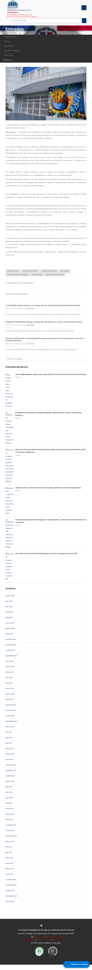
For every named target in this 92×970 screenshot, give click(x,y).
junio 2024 (9, 683)
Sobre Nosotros (8, 32)
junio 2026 (9, 606)
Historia (7, 41)
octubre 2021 (10, 830)
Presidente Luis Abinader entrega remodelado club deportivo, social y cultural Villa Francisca (44, 322)
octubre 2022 (10, 776)
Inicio (4, 28)
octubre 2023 (10, 716)
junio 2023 (9, 737)
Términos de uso (29, 940)
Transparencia (8, 64)
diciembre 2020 (11, 879)
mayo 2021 (9, 858)
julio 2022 (9, 787)
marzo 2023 (9, 748)
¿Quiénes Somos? (10, 37)
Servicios (5, 60)
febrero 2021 (10, 868)
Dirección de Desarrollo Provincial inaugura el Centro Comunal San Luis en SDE (46, 553)
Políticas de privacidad (44, 940)
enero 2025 (9, 672)
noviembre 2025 (11, 645)
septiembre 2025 (11, 656)
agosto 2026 (10, 595)
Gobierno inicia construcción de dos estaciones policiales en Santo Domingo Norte (48, 488)
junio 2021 (9, 852)
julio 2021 (9, 847)
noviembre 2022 (11, 770)
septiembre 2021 (11, 836)
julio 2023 (9, 732)
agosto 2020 (10, 901)
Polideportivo (37, 274)
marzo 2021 (9, 863)
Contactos (6, 83)
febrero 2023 (10, 754)
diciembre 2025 (11, 639)
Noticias (5, 69)
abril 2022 (9, 803)
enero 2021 (9, 874)
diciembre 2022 (11, 765)
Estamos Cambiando (49, 271)
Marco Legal (8, 55)
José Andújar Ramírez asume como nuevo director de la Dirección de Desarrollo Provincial (43, 305)
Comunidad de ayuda (10, 73)
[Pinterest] (84, 283)
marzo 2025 (9, 661)
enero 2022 (9, 819)
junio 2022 (9, 792)
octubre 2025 (10, 650)
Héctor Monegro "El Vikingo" (17, 274)
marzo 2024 (10, 688)
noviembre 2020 (11, 885)
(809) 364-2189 (39, 936)
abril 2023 (9, 743)
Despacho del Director (12, 50)
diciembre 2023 (11, 705)
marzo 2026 (9, 623)
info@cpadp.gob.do (53, 936)
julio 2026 (9, 601)
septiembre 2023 (11, 721)
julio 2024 (9, 677)
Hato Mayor (64, 271)
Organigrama (9, 46)
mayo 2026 (9, 612)
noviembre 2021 (11, 825)
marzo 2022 (9, 808)
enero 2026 (9, 634)
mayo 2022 (9, 798)
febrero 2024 (10, 694)
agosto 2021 (10, 841)
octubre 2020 (10, 890)
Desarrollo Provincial (30, 271)
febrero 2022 (10, 814)
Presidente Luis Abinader (55, 274)
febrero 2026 (10, 628)
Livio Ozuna (30, 308)
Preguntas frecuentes (62, 940)
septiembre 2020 (11, 896)
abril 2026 (9, 617)
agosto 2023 (10, 727)
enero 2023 (9, 759)
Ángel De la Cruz (13, 271)
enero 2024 (9, 699)
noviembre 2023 (11, 710)
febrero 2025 (10, 666)
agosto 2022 (10, 781)
